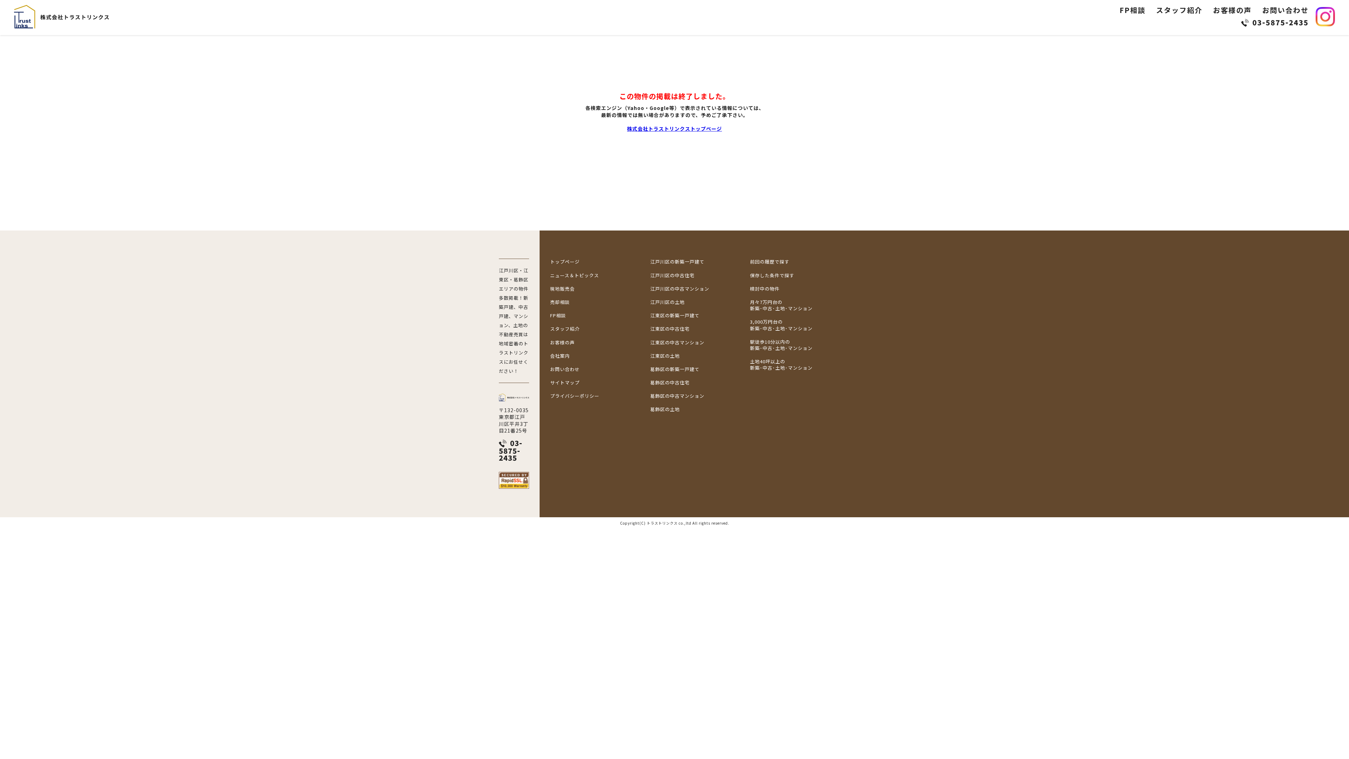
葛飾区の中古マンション (677, 396)
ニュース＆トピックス (574, 275)
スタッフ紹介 (1179, 10)
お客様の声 (1232, 10)
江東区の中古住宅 (670, 329)
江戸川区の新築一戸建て (677, 262)
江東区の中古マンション (677, 342)
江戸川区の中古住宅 (672, 275)
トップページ (565, 262)
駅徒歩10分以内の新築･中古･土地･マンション (781, 345)
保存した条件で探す (772, 275)
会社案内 (560, 356)
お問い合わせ (1285, 10)
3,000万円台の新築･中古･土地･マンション (781, 325)
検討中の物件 (765, 289)
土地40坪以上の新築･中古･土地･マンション (781, 364)
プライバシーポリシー (574, 396)
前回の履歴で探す (769, 262)
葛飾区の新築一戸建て (674, 369)
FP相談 (1133, 10)
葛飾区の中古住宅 (670, 382)
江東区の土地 (665, 356)
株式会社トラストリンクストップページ (674, 128)
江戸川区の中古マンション (679, 289)
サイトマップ (565, 382)
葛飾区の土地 (665, 409)
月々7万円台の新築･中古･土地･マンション (781, 305)
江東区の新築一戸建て (674, 315)
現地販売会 (562, 289)
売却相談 (560, 302)
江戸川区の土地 (667, 302)
